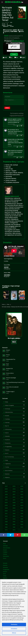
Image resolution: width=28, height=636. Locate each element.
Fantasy (7, 422)
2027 (6, 486)
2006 (6, 505)
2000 (6, 510)
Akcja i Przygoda (9, 405)
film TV (7, 426)
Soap (6, 460)
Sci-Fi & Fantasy (9, 456)
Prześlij (14, 54)
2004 (21, 505)
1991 (6, 519)
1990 (14, 519)
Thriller (12, 26)
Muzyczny (7, 443)
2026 (14, 486)
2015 (6, 497)
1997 (6, 513)
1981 (14, 527)
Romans (7, 450)
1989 (22, 519)
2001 (22, 508)
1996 (14, 513)
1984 (14, 524)
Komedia (7, 436)
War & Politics (8, 470)
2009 (6, 502)
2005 (14, 505)
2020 (14, 491)
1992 (22, 516)
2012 (6, 499)
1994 (6, 516)
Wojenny (7, 477)
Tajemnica (5, 26)
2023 (14, 489)
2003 (6, 508)
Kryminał (9, 25)
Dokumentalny (9, 412)
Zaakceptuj (14, 624)
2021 (6, 491)
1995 (22, 513)
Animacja (7, 408)
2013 (22, 497)
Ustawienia (14, 628)
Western (7, 474)
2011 (14, 499)
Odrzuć (14, 633)
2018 (6, 494)
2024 (6, 489)
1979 (22, 527)
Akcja (6, 402)
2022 (21, 489)
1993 (14, 516)
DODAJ (7, 107)
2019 (22, 491)
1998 (22, 510)
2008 (14, 502)
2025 (21, 486)
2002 (14, 508)
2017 (14, 494)
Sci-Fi (6, 453)
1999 (14, 510)
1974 (14, 529)
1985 (6, 524)
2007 (21, 502)
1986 (22, 521)
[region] (14, 607)
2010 (22, 499)
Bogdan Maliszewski (12, 196)
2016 (22, 494)
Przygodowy (8, 446)
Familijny (7, 419)
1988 (6, 521)
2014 (14, 497)
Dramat (7, 415)
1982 (6, 527)
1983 (22, 524)
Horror (3, 25)
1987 (14, 521)
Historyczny (8, 429)
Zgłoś (23, 57)
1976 (6, 529)
